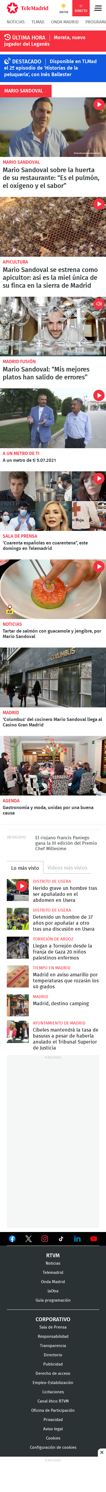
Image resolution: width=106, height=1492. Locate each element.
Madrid (11, 712)
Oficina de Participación (53, 1411)
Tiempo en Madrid (51, 968)
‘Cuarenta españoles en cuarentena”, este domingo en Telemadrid (53, 501)
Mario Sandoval (21, 162)
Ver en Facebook (12, 1240)
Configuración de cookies (53, 1447)
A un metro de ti (21, 453)
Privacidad (53, 1420)
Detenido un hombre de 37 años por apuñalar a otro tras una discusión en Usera (18, 919)
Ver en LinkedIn (77, 1238)
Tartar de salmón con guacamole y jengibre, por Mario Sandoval (53, 589)
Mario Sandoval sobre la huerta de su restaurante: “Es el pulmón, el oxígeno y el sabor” (53, 127)
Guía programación (53, 1300)
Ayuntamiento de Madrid (59, 1023)
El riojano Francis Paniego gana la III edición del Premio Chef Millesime (66, 843)
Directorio (53, 1355)
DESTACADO (26, 61)
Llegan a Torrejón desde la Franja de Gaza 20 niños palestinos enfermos (18, 948)
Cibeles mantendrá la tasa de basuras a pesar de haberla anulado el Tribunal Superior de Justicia (18, 1032)
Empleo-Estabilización (53, 1383)
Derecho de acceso (53, 1374)
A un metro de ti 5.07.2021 (53, 418)
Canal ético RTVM (53, 1401)
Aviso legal (53, 1429)
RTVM (53, 1255)
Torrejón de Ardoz (53, 939)
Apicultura (15, 262)
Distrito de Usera (52, 881)
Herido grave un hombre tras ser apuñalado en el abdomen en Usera (18, 890)
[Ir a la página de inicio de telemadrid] (27, 8)
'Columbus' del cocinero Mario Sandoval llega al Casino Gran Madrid (53, 677)
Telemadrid (53, 1273)
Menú (98, 8)
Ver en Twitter (28, 1240)
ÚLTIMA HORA (28, 38)
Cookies (53, 1438)
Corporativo (53, 1319)
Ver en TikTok (61, 1240)
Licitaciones (53, 1392)
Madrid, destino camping (18, 1005)
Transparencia (53, 1346)
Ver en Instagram (44, 1238)
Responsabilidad (53, 1337)
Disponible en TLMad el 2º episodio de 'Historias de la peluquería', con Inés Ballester (50, 68)
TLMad (38, 22)
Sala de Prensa (20, 536)
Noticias (16, 22)
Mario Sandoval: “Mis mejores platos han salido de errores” (53, 326)
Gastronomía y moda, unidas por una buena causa (53, 765)
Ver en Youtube (93, 1238)
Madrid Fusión (19, 361)
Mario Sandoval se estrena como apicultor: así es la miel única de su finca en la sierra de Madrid (53, 226)
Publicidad (53, 1364)
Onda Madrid (65, 22)
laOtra (53, 1291)
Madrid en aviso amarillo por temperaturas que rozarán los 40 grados (18, 976)
